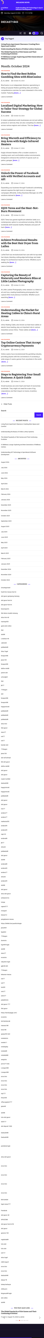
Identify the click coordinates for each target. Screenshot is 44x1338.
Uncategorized (5, 70)
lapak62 (3, 932)
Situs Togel (4, 651)
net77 (3, 736)
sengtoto (4, 1059)
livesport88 (4, 656)
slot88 (3, 634)
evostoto (4, 957)
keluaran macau (6, 974)
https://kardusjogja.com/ (9, 1013)
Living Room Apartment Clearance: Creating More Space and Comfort (20, 45)
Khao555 (4, 1098)
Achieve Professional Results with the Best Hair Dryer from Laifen (19, 243)
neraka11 (4, 1042)
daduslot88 (4, 783)
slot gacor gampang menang (10, 596)
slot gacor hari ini (6, 600)
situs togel (4, 1257)
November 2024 (6, 574)
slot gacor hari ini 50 (7, 1224)
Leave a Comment (6, 97)
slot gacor (4, 770)
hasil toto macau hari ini (8, 592)
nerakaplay (4, 1046)
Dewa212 (4, 915)
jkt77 (2, 685)
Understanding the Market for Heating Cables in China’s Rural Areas (20, 313)
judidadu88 (4, 647)
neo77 (3, 809)
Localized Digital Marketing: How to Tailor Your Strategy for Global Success (22, 108)
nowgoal (4, 911)
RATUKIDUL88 (5, 1021)
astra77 (3, 996)
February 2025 (5, 558)
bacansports (5, 609)
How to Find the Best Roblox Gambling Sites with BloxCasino (21, 75)
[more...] (17, 93)
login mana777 (6, 1204)
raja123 (3, 834)
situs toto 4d (5, 617)
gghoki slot (4, 966)
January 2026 (5, 499)
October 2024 (5, 580)
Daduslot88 (4, 1133)
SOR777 (3, 1122)
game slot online (6, 626)
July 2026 (4, 467)
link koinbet (4, 1199)
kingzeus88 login (6, 1293)
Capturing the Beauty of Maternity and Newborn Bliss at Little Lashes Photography (21, 278)
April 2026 (4, 483)
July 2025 (4, 532)
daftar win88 (5, 668)
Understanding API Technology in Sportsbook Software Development (19, 8)
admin (7, 80)
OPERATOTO (5, 898)
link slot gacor (5, 762)
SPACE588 (4, 1219)
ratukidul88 (4, 1055)
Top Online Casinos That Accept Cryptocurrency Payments (21, 344)
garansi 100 (5, 1233)
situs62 (3, 847)
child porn (4, 1289)
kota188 (3, 1030)
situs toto (4, 724)
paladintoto (4, 1000)
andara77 (4, 813)
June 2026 (4, 473)
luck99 (3, 987)
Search (3, 411)
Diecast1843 (9, 22)
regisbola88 (4, 1239)
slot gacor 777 (5, 1004)
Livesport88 (5, 1068)
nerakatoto (4, 1038)
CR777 (3, 1253)
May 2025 (4, 542)
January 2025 (5, 564)
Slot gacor (4, 728)
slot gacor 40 (5, 1215)
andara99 (4, 825)
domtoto (4, 940)
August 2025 (5, 526)
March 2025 (5, 553)
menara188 (4, 1025)
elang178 (4, 1280)
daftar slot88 (5, 766)
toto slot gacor (5, 1117)
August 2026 (5, 462)
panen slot (4, 672)
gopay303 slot (5, 1034)
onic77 (3, 991)
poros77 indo (5, 1064)
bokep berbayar (6, 1284)
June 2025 (4, 537)
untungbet (4, 677)
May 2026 (4, 478)
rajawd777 (4, 906)
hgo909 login (5, 945)
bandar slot (4, 745)
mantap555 (4, 621)
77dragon (4, 690)
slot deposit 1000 (6, 1126)
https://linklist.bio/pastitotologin (11, 923)
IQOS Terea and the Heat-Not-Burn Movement (20, 210)
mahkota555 (5, 821)
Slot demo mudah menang (9, 613)
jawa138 (4, 660)
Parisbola (4, 1210)
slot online (4, 1298)
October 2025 (5, 516)
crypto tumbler (5, 779)
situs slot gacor (6, 893)
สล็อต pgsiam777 (6, 1102)
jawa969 (4, 928)
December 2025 (6, 505)
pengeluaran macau (7, 919)
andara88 (4, 838)
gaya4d (3, 1106)
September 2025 (6, 521)
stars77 (3, 732)
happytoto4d (5, 706)
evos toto (4, 1076)
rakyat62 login (5, 962)
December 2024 (6, 569)
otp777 (3, 1093)
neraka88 (4, 1051)
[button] (4, 1317)
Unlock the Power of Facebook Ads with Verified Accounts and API (21, 176)
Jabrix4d (4, 643)
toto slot (3, 1244)
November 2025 (6, 510)
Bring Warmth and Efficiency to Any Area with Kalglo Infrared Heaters (21, 141)
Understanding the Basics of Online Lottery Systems (21, 49)
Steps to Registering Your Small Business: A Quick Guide (21, 376)
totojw (3, 902)
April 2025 (4, 548)
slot (2, 694)
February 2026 (5, 494)
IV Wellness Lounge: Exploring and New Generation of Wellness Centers (22, 58)
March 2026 (5, 489)
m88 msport (5, 1262)
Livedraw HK (5, 638)
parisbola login (5, 1146)
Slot (2, 630)
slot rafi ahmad (6, 757)
